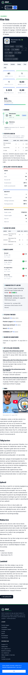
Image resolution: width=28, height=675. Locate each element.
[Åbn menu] (2, 7)
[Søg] (15, 7)
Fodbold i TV (4, 644)
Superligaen (4, 627)
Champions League (6, 629)
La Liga (3, 631)
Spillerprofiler (4, 646)
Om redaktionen (5, 652)
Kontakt (3, 657)
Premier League (5, 625)
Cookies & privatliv (5, 659)
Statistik (13, 64)
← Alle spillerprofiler (7, 596)
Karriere (6, 64)
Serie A (3, 633)
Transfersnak (4, 637)
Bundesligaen (4, 635)
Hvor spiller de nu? (5, 648)
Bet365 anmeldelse (6, 650)
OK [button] (14, 671)
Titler (25, 64)
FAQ (5, 67)
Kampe (19, 64)
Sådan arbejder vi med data (8, 655)
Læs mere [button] (18, 667)
